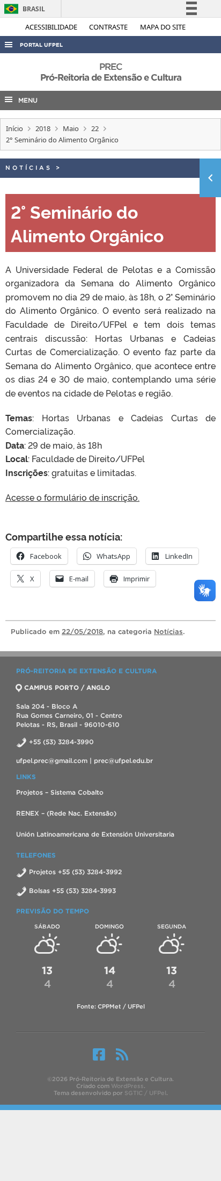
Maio (71, 128)
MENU (26, 100)
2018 (42, 128)
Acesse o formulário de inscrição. (72, 497)
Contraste (109, 27)
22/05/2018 (82, 632)
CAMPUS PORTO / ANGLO (67, 687)
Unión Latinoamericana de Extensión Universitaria (95, 834)
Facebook (99, 1054)
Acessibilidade (52, 27)
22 (95, 128)
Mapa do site (163, 27)
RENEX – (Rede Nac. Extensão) (66, 813)
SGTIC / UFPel (145, 1093)
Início (14, 128)
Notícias (28, 167)
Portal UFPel (41, 45)
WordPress (127, 1086)
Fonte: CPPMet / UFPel (111, 1006)
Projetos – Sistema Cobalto (60, 792)
